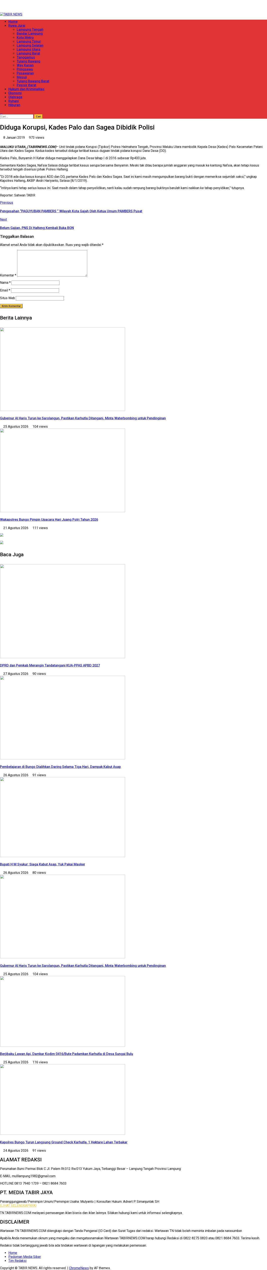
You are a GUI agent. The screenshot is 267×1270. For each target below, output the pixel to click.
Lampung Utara (28, 49)
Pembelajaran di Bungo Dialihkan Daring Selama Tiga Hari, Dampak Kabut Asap (60, 767)
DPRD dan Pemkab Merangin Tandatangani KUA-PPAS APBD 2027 (50, 665)
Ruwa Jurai (16, 26)
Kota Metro (25, 37)
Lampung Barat (28, 53)
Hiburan (14, 105)
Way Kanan (25, 65)
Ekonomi (15, 93)
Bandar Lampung (30, 34)
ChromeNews (79, 1268)
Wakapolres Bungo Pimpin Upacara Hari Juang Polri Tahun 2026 (49, 520)
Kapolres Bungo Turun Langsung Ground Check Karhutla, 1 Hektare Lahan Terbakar (63, 1142)
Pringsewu (25, 69)
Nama (5, 283)
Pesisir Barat (26, 85)
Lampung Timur (29, 41)
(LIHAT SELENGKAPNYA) (18, 1206)
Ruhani (13, 101)
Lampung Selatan (30, 45)
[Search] (1, 112)
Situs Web (7, 298)
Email (5, 290)
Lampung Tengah (30, 30)
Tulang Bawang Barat (33, 81)
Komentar (8, 275)
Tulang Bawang (28, 61)
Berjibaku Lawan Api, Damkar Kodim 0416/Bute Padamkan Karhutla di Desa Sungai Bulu (66, 1054)
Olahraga (15, 97)
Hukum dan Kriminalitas (26, 89)
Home (13, 22)
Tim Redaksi (17, 1261)
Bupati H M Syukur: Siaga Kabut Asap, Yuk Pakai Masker (42, 864)
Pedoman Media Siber (24, 1257)
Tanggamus (26, 57)
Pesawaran (25, 73)
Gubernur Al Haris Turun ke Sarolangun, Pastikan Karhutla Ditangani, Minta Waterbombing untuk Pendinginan (83, 418)
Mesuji (22, 77)
